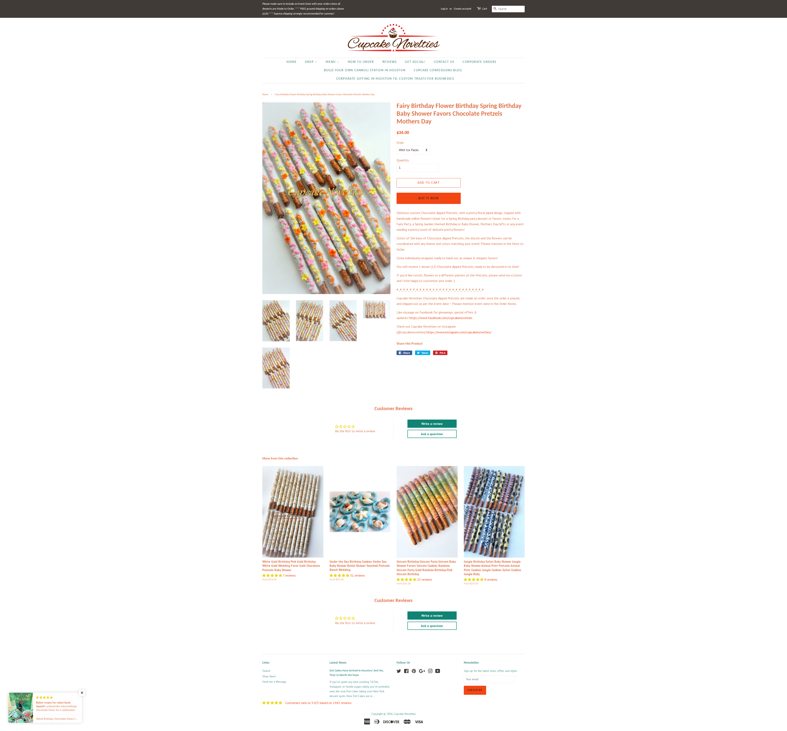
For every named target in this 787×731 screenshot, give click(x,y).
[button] (272, 575)
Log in (444, 8)
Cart (484, 8)
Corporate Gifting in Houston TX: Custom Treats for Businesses (395, 78)
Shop (310, 62)
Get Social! (415, 62)
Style (400, 142)
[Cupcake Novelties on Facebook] (406, 672)
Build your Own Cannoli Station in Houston (365, 70)
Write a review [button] (432, 424)
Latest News (338, 662)
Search (266, 671)
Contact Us (444, 62)
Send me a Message (274, 681)
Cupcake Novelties (405, 714)
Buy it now (429, 198)
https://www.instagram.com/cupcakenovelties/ (458, 332)
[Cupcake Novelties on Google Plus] (422, 672)
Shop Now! (269, 676)
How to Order (361, 62)
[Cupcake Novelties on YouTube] (437, 672)
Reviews (389, 62)
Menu (331, 62)
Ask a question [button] (432, 434)
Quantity (403, 160)
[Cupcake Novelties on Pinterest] (414, 672)
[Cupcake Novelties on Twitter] (399, 672)
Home (292, 62)
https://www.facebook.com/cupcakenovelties (440, 318)
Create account (462, 8)
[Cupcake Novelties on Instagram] (430, 672)
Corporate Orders (479, 62)
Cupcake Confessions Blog (438, 70)
